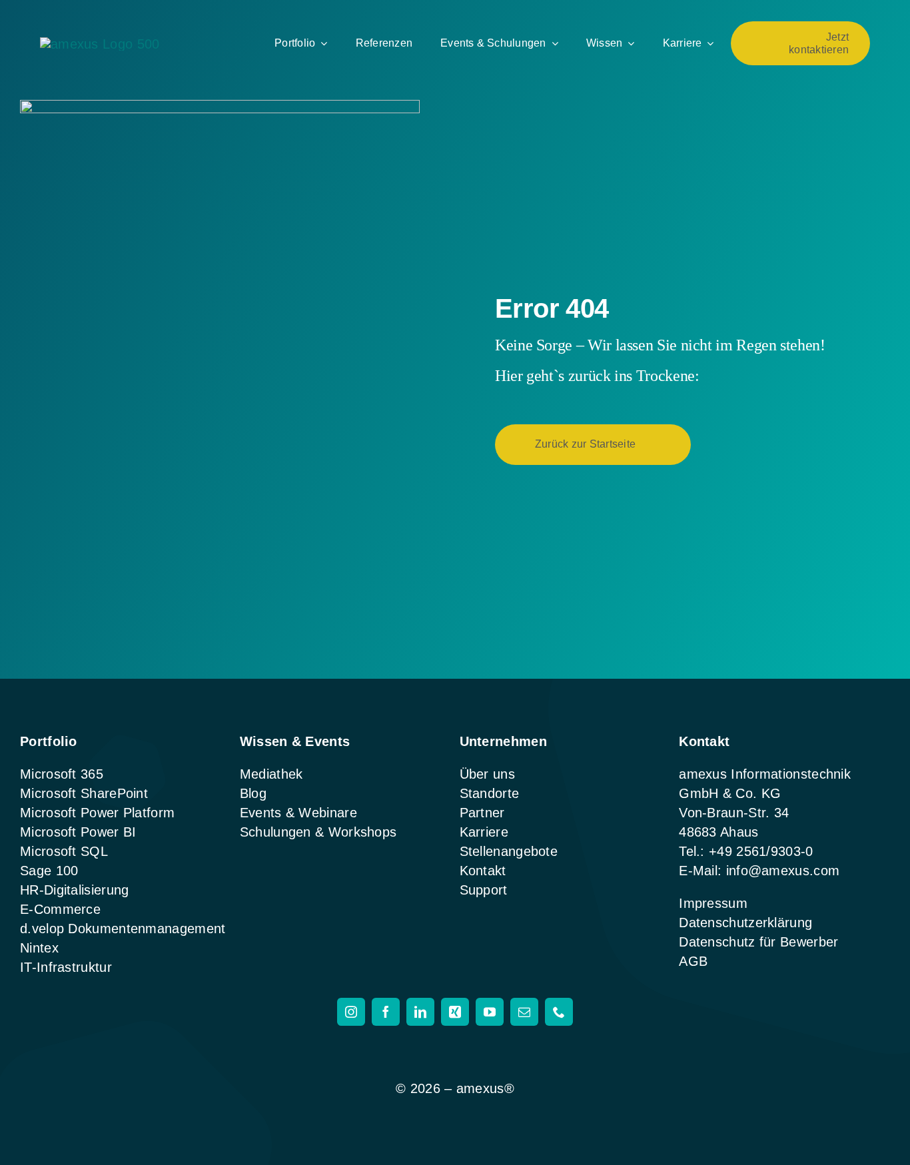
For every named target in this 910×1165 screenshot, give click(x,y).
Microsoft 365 (61, 774)
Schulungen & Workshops (318, 832)
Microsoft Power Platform (97, 812)
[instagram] (351, 1012)
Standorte (490, 793)
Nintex (39, 948)
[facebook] (386, 1012)
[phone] (559, 1012)
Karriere (484, 832)
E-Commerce (60, 909)
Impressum (713, 903)
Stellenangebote (509, 851)
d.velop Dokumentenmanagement (122, 928)
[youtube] (490, 1012)
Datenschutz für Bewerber (758, 942)
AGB (693, 961)
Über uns (487, 774)
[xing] (455, 1012)
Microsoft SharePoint (84, 793)
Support (484, 890)
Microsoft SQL (64, 851)
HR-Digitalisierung (74, 890)
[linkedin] (420, 1012)
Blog (253, 793)
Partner (482, 812)
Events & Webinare (298, 812)
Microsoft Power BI (78, 832)
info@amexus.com (783, 870)
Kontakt (483, 870)
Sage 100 (49, 870)
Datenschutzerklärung (745, 922)
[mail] (524, 1012)
